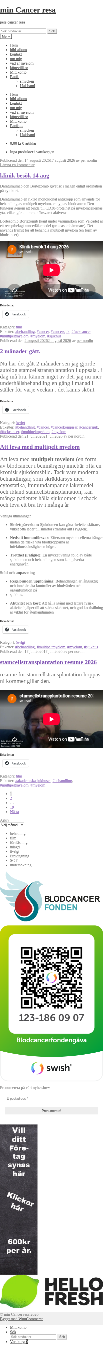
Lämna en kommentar (17, 165)
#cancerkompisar (64, 427)
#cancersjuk (60, 331)
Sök (52, 31)
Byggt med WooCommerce (21, 1319)
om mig (16, 59)
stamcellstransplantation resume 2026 (48, 662)
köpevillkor (19, 68)
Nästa (14, 812)
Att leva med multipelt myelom (40, 447)
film (19, 327)
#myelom (37, 336)
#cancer (43, 331)
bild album (18, 50)
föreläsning (19, 842)
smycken (27, 81)
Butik (14, 77)
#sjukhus (54, 336)
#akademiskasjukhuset (32, 781)
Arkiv (4, 820)
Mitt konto (18, 72)
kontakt (16, 54)
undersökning (21, 865)
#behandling (25, 331)
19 (12, 807)
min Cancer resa (28, 9)
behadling (18, 833)
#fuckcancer (81, 331)
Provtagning (19, 856)
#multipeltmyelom (14, 336)
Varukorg (19, 1341)
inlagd (15, 847)
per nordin (89, 160)
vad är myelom (22, 63)
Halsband (27, 86)
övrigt (20, 423)
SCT (14, 860)
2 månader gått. (20, 351)
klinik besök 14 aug (24, 175)
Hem (14, 45)
